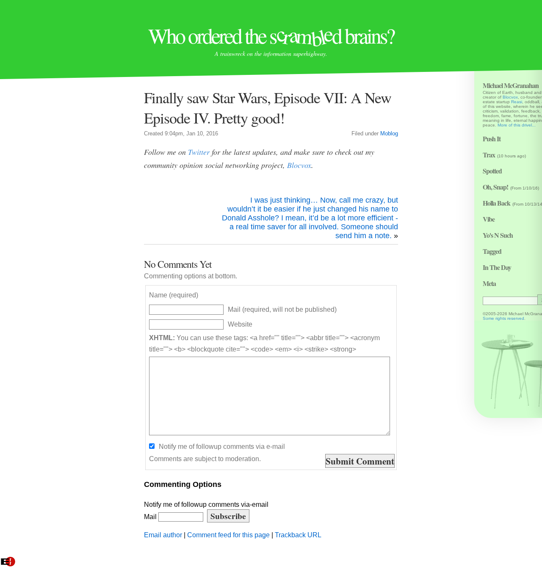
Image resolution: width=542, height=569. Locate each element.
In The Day (497, 267)
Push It (492, 138)
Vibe (489, 219)
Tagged (492, 251)
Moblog (389, 134)
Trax (489, 154)
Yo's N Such (498, 235)
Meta (489, 283)
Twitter (199, 152)
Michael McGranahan (511, 85)
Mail (151, 516)
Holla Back (496, 203)
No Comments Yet (178, 264)
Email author (163, 535)
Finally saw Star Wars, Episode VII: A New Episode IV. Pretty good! (267, 107)
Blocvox (299, 165)
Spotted (492, 171)
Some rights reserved (503, 318)
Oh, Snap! (495, 187)
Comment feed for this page (228, 535)
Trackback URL (298, 535)
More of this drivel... (517, 125)
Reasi (516, 101)
